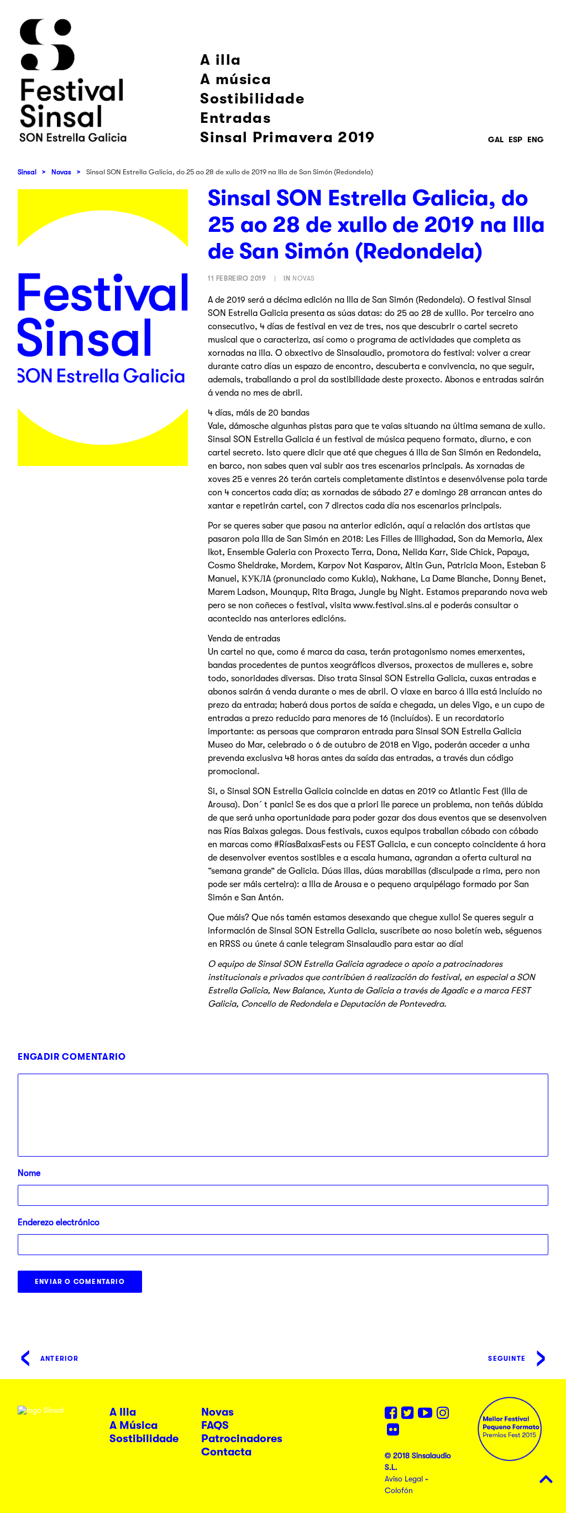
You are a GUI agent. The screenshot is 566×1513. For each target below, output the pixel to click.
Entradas (235, 118)
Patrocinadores (241, 1438)
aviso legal (404, 1478)
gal (496, 139)
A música (235, 79)
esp (515, 139)
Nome (29, 1173)
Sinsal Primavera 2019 (287, 137)
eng (535, 139)
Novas (61, 172)
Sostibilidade (252, 98)
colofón (399, 1490)
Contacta (226, 1451)
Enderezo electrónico (58, 1222)
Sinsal (27, 172)
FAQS (215, 1425)
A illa (220, 60)
